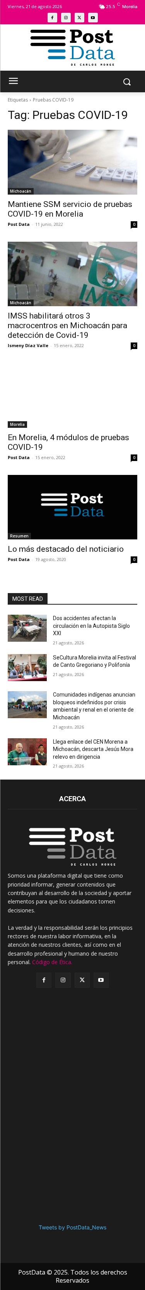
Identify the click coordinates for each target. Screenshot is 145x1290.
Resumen (19, 536)
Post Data (19, 224)
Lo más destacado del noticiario (66, 549)
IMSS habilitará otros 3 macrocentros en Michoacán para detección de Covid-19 (67, 325)
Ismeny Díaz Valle (28, 345)
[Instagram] (66, 17)
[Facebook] (52, 17)
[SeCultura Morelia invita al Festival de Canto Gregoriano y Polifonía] (27, 667)
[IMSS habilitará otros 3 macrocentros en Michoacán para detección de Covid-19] (72, 274)
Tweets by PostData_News (72, 1227)
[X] (79, 17)
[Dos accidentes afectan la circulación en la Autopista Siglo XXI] (27, 628)
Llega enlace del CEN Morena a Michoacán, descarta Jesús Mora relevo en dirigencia (93, 749)
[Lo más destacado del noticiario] (72, 507)
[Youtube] (93, 17)
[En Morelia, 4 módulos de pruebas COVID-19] (72, 395)
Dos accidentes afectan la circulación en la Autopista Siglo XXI (91, 625)
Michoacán (20, 191)
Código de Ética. (52, 962)
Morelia (17, 424)
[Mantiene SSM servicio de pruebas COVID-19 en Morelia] (72, 162)
